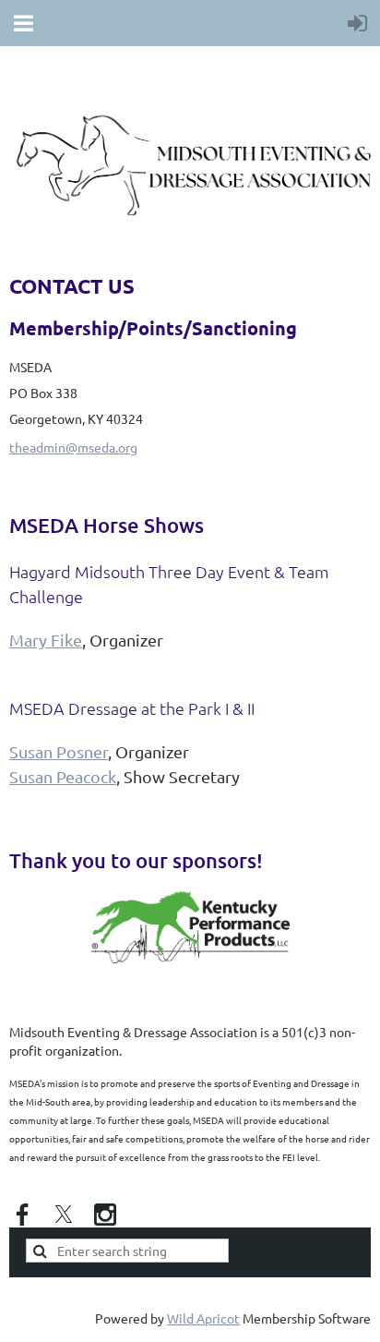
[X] (64, 1214)
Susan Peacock (62, 776)
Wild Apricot (203, 1318)
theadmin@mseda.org (73, 447)
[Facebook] (22, 1214)
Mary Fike (45, 639)
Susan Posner (58, 751)
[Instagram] (105, 1214)
